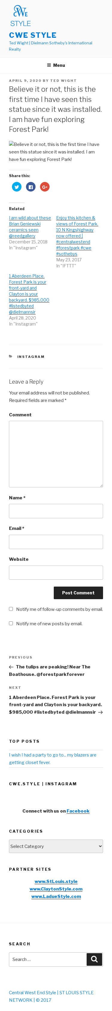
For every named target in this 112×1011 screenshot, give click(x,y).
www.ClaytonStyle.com (56, 889)
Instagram (31, 357)
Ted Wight (63, 81)
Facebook (78, 811)
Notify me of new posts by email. (49, 623)
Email (16, 528)
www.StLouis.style (56, 881)
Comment (20, 415)
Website (19, 559)
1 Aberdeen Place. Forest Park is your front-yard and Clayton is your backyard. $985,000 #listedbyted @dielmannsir (29, 293)
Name (17, 498)
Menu (59, 65)
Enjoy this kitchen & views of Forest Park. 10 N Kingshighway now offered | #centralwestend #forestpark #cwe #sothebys (77, 235)
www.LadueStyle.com (56, 896)
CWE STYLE (33, 35)
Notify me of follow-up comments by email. (59, 609)
